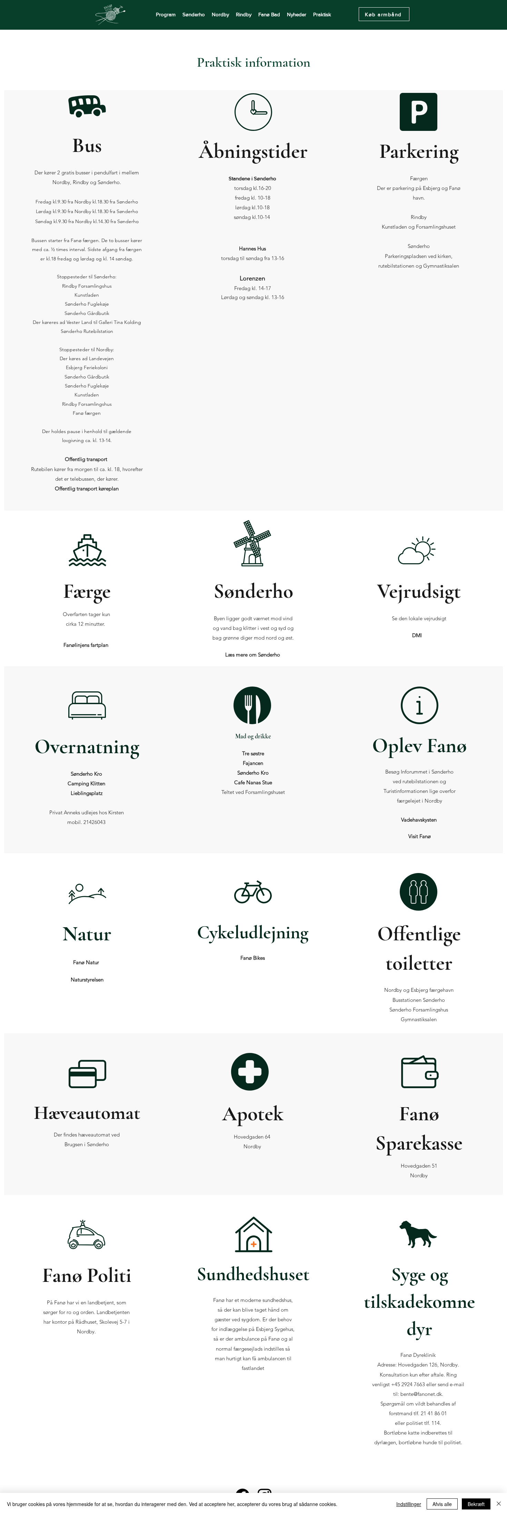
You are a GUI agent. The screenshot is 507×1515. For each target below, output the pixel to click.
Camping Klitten (86, 783)
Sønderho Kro (86, 773)
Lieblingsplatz (86, 793)
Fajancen (253, 763)
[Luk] (499, 1503)
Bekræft (476, 1503)
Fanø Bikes (252, 958)
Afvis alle (442, 1503)
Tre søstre (253, 753)
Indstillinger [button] (408, 1503)
